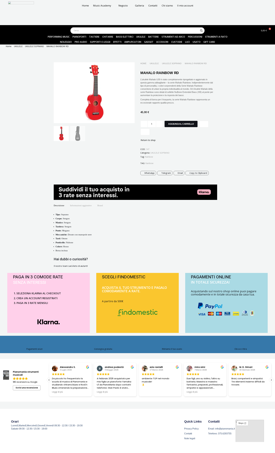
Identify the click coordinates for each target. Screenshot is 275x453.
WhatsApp (149, 172)
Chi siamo (167, 5)
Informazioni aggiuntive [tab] (81, 205)
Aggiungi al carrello (181, 124)
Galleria (139, 5)
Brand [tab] (100, 205)
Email (180, 172)
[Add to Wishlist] (204, 124)
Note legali (189, 438)
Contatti (152, 5)
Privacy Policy (191, 428)
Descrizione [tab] (59, 205)
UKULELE (18, 46)
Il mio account (185, 5)
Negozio (123, 5)
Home (85, 5)
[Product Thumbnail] (126, 68)
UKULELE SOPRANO (34, 46)
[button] (271, 380)
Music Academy (102, 5)
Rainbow (149, 156)
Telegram (166, 172)
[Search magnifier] (201, 31)
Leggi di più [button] (57, 392)
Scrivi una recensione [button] (27, 387)
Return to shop (148, 140)
